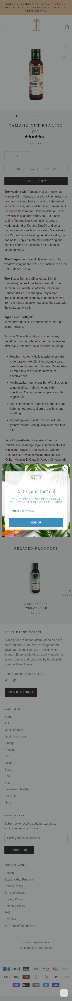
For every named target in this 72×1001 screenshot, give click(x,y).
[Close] (65, 468)
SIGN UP (36, 522)
